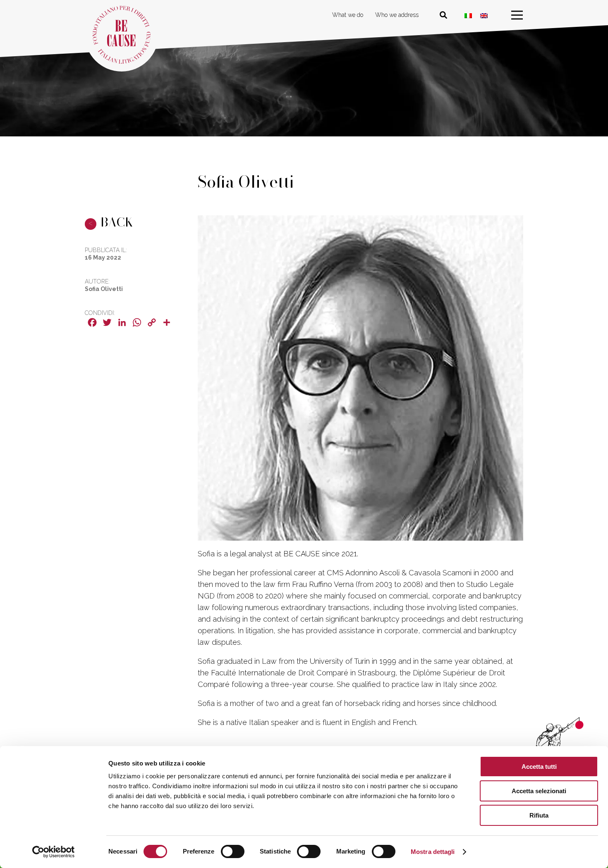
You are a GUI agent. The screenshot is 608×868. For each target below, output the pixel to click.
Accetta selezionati (539, 790)
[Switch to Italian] (468, 15)
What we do (347, 15)
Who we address (397, 15)
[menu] (517, 15)
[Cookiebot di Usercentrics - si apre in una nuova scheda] (53, 852)
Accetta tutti (539, 766)
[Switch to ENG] (484, 15)
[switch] (232, 851)
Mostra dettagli (433, 851)
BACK (111, 221)
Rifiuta (538, 815)
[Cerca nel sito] (443, 15)
